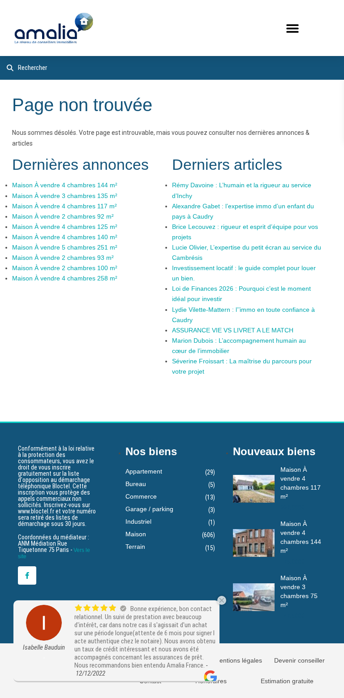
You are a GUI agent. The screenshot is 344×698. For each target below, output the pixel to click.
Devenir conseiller (299, 660)
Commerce (141, 496)
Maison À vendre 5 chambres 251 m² (64, 247)
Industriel (138, 521)
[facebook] (27, 575)
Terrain (135, 546)
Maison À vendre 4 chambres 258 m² (64, 278)
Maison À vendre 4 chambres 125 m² (64, 226)
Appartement (143, 471)
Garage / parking (149, 509)
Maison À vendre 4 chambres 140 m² (64, 237)
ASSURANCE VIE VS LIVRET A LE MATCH (232, 330)
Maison (135, 534)
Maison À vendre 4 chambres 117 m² (64, 206)
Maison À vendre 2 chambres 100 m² (64, 267)
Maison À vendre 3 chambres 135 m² (64, 195)
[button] (292, 28)
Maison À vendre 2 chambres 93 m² (63, 257)
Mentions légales (238, 660)
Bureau (135, 483)
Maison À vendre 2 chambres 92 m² (63, 216)
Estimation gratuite (287, 681)
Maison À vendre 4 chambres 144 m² (64, 185)
